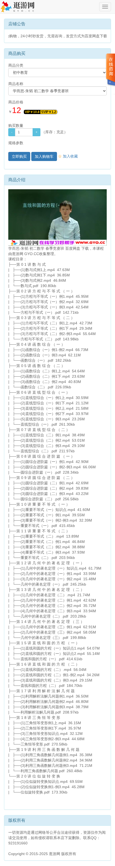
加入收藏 (68, 156)
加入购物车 (44, 156)
